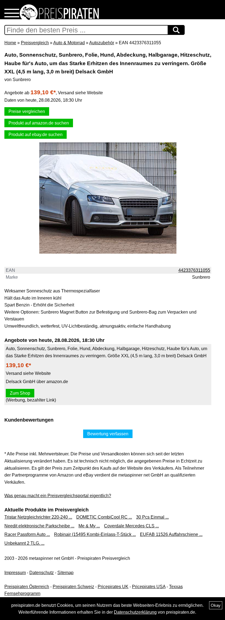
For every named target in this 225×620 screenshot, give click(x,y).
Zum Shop (20, 393)
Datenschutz (41, 572)
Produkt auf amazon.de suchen (39, 123)
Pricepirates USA (148, 586)
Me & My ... (89, 526)
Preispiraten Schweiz (73, 586)
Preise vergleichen (27, 111)
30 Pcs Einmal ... (152, 517)
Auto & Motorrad (69, 42)
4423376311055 (194, 270)
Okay (216, 605)
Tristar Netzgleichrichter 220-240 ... (38, 517)
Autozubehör (101, 42)
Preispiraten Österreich (26, 586)
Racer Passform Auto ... (27, 534)
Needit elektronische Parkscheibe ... (39, 526)
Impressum (15, 572)
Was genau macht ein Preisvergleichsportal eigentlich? (57, 495)
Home (10, 42)
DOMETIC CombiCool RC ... (104, 517)
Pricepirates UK (113, 586)
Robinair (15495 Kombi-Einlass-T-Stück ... (95, 534)
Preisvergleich (35, 42)
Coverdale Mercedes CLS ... (131, 526)
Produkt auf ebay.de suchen (36, 134)
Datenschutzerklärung (135, 612)
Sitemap (65, 572)
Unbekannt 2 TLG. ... (24, 543)
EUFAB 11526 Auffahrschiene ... (171, 534)
